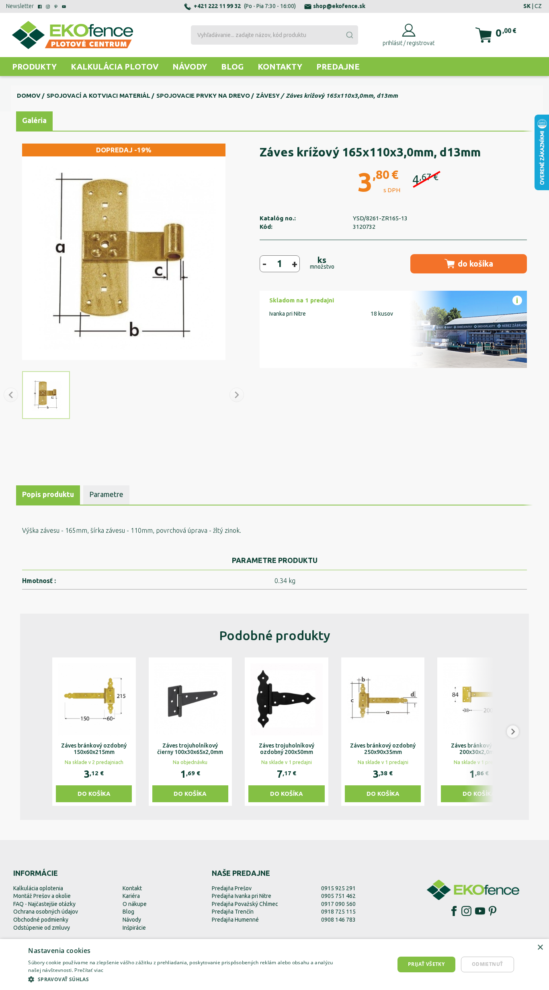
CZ (538, 6)
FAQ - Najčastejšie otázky (44, 904)
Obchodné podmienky (40, 919)
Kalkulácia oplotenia (38, 888)
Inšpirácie (134, 927)
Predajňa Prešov (232, 888)
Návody (189, 66)
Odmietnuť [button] (487, 964)
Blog (232, 66)
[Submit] (349, 35)
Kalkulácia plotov (114, 66)
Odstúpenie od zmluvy (41, 927)
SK (527, 6)
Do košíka (94, 793)
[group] (94, 731)
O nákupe (135, 904)
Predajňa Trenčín (233, 911)
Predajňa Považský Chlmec (245, 904)
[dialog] (274, 964)
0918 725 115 (338, 911)
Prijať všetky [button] (426, 964)
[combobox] (274, 35)
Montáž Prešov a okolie (42, 896)
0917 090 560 (338, 904)
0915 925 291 (338, 888)
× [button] (540, 948)
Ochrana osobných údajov (45, 911)
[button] (36, 731)
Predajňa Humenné (235, 919)
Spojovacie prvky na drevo (203, 95)
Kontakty (280, 66)
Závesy (268, 95)
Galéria (34, 120)
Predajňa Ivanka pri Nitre (241, 896)
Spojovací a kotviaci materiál (98, 95)
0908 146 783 (338, 919)
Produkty (34, 66)
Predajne (338, 66)
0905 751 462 (338, 896)
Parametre (106, 494)
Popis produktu (48, 494)
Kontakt (132, 888)
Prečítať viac (88, 970)
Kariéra (131, 896)
